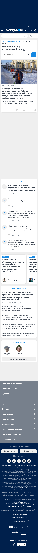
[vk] (14, 461)
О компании (6, 409)
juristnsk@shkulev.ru (21, 487)
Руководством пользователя (19, 502)
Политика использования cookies (19, 514)
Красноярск (6, 42)
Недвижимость (6, 26)
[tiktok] (29, 461)
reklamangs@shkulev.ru (29, 494)
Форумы (34, 26)
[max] (24, 461)
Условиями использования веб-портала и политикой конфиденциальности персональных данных (19, 505)
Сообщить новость (9, 389)
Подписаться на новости (12, 384)
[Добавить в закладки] (35, 110)
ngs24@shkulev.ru (27, 485)
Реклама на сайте (9, 399)
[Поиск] (26, 30)
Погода (27, 26)
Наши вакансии (8, 419)
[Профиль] (35, 30)
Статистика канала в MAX (12, 434)
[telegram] (9, 461)
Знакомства (18, 26)
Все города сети (8, 439)
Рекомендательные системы (19, 517)
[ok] (19, 461)
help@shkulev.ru (23, 489)
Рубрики (5, 394)
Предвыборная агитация (12, 429)
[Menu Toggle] (2, 30)
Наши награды (8, 414)
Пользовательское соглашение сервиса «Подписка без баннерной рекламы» (19, 520)
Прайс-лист (6, 404)
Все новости (16, 42)
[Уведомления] (31, 30)
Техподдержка (8, 424)
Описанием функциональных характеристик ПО (19, 503)
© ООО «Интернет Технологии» (19, 540)
